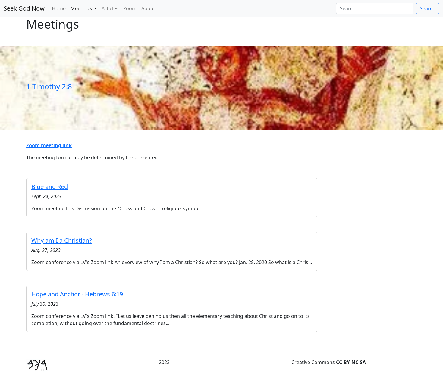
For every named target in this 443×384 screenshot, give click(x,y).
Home (59, 8)
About (148, 8)
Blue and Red (49, 186)
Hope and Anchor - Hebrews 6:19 (77, 294)
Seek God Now (24, 8)
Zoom (130, 8)
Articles (110, 8)
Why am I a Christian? (61, 240)
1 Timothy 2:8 (49, 86)
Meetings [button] (82, 8)
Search (427, 8)
